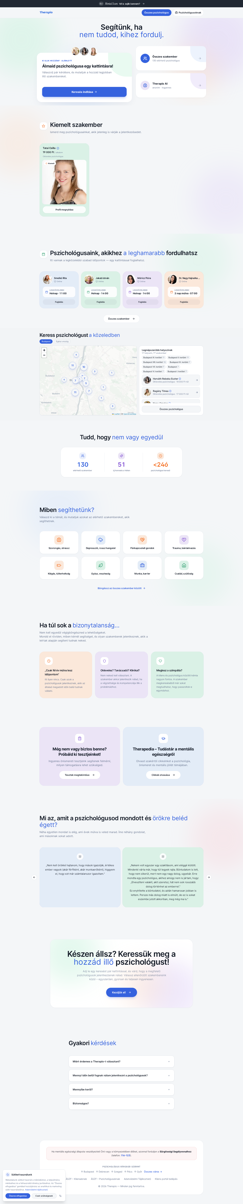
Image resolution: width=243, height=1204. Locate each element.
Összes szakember (119, 318)
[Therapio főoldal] (46, 12)
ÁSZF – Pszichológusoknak (105, 1178)
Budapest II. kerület (178, 357)
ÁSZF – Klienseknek (76, 1178)
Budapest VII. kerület (153, 367)
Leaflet (117, 414)
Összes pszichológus (156, 12)
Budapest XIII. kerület (154, 362)
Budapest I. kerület (177, 371)
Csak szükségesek (44, 1196)
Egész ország (62, 341)
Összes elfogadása (18, 1196)
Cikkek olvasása (161, 774)
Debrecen (104, 1171)
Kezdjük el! (119, 992)
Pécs (129, 1171)
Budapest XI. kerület (153, 357)
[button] (75, 392)
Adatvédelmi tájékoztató (36, 1189)
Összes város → (153, 1171)
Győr (139, 1171)
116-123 (125, 1155)
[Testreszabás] (60, 1196)
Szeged (118, 1171)
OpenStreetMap (129, 414)
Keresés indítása (82, 92)
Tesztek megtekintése (77, 774)
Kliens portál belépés (166, 1178)
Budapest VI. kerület (153, 371)
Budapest (46, 341)
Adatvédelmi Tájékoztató (137, 1178)
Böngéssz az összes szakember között (120, 588)
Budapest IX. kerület (180, 362)
